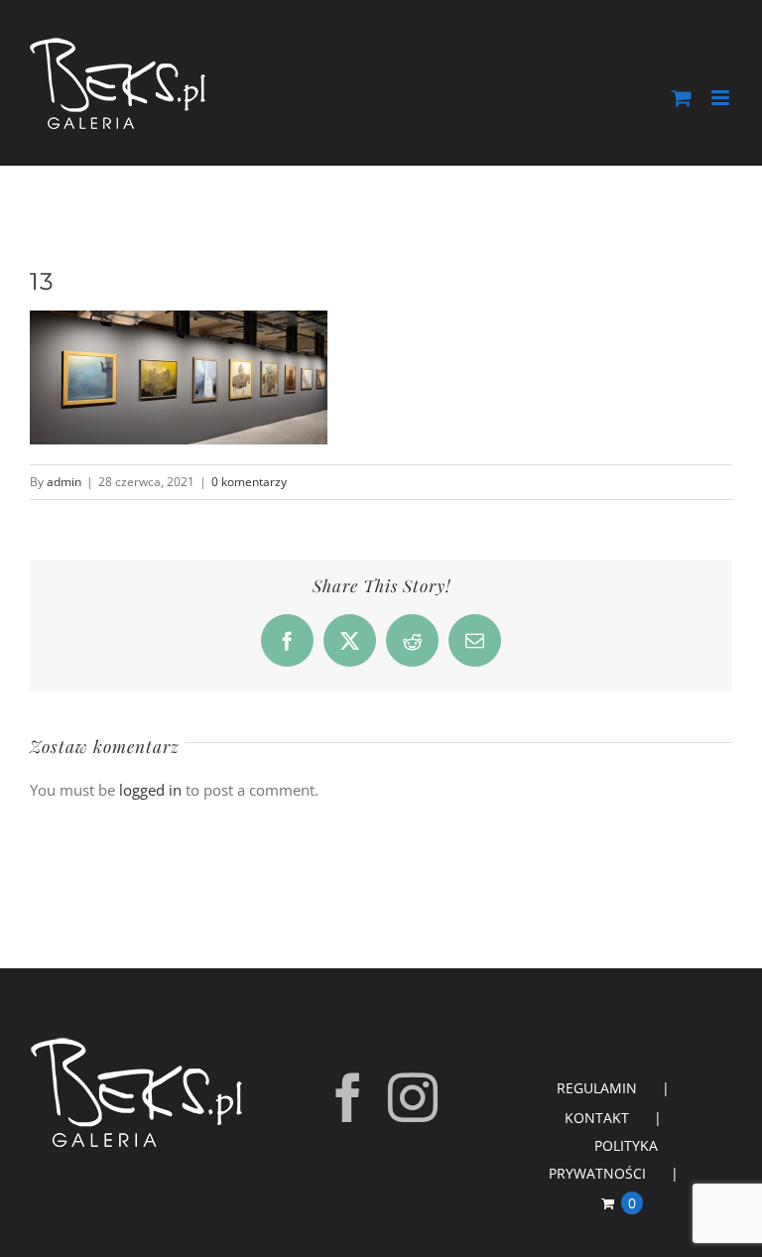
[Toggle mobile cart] (682, 97)
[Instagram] (413, 1097)
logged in (150, 790)
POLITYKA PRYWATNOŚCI (603, 1159)
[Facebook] (348, 1097)
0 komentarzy (249, 481)
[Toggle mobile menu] (721, 97)
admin (64, 481)
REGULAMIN (597, 1087)
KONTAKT (597, 1117)
